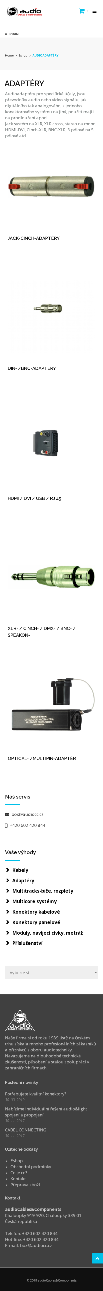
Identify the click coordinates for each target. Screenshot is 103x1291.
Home (9, 55)
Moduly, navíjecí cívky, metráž (47, 933)
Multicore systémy (34, 901)
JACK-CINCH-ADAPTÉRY (34, 238)
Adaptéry (23, 880)
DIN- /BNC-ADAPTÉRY (32, 368)
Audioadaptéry (45, 55)
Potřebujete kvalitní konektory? (35, 1094)
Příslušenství (27, 943)
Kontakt (18, 1178)
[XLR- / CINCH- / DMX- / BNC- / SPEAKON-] (51, 576)
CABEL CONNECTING (25, 1130)
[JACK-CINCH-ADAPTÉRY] (51, 186)
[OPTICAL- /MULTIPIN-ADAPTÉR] (51, 707)
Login (12, 34)
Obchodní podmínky (30, 1166)
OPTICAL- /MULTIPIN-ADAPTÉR (42, 758)
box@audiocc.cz (27, 814)
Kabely (20, 870)
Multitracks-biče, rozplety (42, 891)
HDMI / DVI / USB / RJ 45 (34, 498)
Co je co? (18, 1172)
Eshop (23, 55)
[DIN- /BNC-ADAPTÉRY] (51, 316)
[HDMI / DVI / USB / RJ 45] (51, 446)
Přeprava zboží (25, 1184)
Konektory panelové (36, 922)
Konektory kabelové (36, 912)
